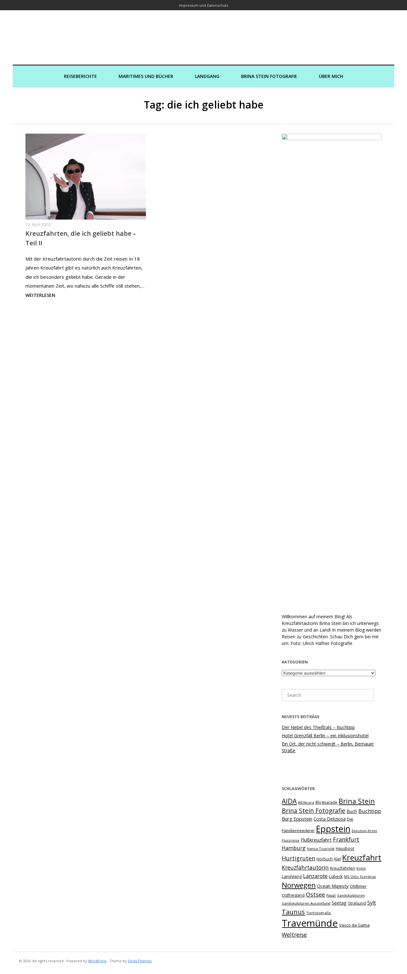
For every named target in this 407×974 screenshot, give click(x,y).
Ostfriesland (293, 895)
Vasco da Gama (354, 925)
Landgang (207, 76)
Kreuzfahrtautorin (305, 867)
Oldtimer (358, 886)
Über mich (331, 76)
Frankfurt (346, 839)
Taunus (293, 911)
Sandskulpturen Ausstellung (306, 903)
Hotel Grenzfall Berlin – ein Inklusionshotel (325, 735)
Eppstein (333, 829)
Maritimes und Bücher (146, 76)
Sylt (371, 902)
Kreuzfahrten (342, 868)
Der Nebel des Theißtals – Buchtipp (318, 727)
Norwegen (299, 885)
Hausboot (345, 848)
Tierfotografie (318, 912)
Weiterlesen (40, 295)
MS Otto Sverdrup (360, 876)
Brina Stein (357, 801)
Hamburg (294, 847)
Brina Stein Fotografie (269, 76)
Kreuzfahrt (361, 857)
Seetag (339, 903)
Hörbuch (324, 859)
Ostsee (315, 894)
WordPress (97, 960)
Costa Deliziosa (330, 819)
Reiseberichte (80, 76)
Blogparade (326, 802)
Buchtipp (369, 811)
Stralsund (357, 903)
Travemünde (310, 923)
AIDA (289, 801)
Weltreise (294, 934)
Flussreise (291, 840)
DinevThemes (140, 960)
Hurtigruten (298, 858)
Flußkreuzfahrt (316, 840)
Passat (331, 895)
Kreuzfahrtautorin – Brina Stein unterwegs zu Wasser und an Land (203, 33)
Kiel (337, 859)
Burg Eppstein (297, 819)
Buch (352, 811)
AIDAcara (306, 802)
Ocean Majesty (332, 886)
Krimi (361, 868)
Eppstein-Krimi (364, 830)
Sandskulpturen (351, 895)
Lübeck (336, 876)
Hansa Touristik (321, 848)
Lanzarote (315, 875)
